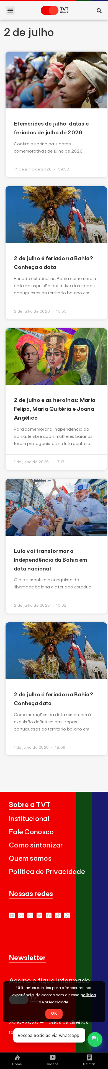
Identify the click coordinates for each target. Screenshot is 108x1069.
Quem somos (30, 858)
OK (54, 1013)
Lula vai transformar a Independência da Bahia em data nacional (50, 560)
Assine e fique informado (49, 980)
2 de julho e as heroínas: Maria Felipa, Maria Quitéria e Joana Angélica (54, 409)
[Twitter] (39, 915)
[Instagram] (30, 915)
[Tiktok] (58, 915)
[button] (10, 10)
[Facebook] (49, 915)
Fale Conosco (31, 832)
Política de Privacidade (47, 871)
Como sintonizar (36, 845)
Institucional (29, 818)
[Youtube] (12, 915)
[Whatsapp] (21, 915)
